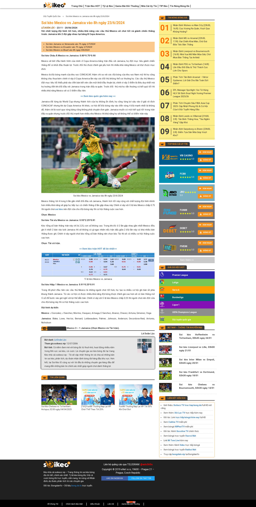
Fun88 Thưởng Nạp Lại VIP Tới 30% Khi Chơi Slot (135, 408)
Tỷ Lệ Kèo (107, 6)
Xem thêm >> (187, 260)
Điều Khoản (95, 504)
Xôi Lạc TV (180, 413)
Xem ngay (207, 152)
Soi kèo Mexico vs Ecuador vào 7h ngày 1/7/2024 (69, 47)
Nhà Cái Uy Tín (149, 6)
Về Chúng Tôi (52, 504)
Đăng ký (207, 160)
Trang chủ (77, 6)
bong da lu (76, 485)
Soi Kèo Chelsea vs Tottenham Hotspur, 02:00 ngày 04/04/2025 (56, 408)
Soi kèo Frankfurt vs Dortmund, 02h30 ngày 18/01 (197, 374)
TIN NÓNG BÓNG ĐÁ (177, 17)
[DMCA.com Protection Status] (185, 480)
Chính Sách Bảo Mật (74, 504)
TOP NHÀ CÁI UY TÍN (178, 144)
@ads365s (146, 464)
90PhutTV (180, 426)
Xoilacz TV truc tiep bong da (187, 405)
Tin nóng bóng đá (179, 6)
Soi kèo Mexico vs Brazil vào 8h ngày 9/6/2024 (67, 50)
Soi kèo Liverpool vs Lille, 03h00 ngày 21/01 (197, 349)
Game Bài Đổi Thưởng (127, 6)
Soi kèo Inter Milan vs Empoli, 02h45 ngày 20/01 (197, 361)
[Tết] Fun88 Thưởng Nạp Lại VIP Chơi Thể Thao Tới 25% (96, 408)
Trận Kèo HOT (92, 6)
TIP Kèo (163, 6)
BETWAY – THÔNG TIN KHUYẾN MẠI (185, 327)
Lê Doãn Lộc (60, 340)
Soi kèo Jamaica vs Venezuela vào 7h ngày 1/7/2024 (70, 44)
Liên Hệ (111, 504)
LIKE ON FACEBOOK (114, 478)
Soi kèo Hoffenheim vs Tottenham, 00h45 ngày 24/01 (197, 336)
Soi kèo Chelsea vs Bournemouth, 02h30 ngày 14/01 (197, 386)
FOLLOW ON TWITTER (141, 478)
